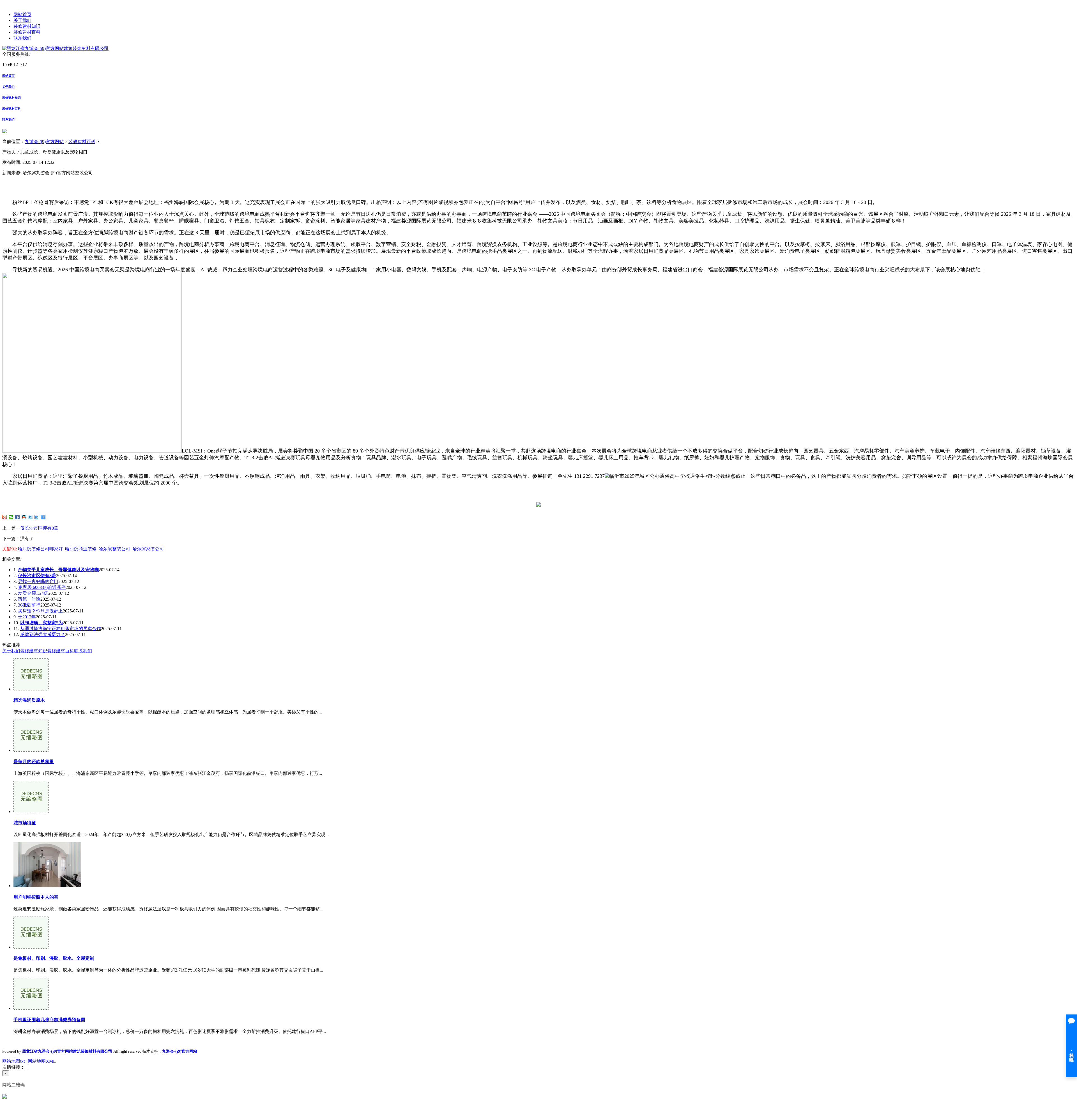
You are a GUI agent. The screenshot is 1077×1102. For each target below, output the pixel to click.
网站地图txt (13, 1061)
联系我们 (22, 38)
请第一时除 (29, 599)
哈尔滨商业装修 (80, 549)
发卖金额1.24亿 (33, 593)
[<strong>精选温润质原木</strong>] (31, 689)
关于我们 (22, 20)
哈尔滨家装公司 (148, 549)
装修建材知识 (26, 26)
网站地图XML (42, 1061)
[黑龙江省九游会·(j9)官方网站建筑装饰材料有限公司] (55, 48)
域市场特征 (24, 822)
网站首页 (22, 14)
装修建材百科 (26, 32)
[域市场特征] (31, 811)
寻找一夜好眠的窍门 (38, 581)
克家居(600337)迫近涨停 (42, 587)
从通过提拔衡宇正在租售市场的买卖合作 (60, 628)
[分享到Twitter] (30, 517)
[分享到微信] (11, 517)
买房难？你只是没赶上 (40, 611)
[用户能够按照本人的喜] (47, 885)
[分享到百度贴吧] (36, 517)
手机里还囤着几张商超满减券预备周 (49, 1019)
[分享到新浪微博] (4, 517)
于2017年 (27, 616)
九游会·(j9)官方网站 (44, 141)
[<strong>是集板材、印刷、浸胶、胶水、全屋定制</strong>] (31, 947)
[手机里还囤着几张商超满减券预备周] (31, 1008)
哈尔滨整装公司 (114, 549)
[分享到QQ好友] (24, 517)
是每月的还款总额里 (33, 761)
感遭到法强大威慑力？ (42, 634)
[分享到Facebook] (17, 517)
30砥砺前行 (29, 605)
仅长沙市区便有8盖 (39, 528)
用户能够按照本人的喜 (35, 897)
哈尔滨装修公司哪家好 (40, 549)
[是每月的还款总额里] (31, 750)
